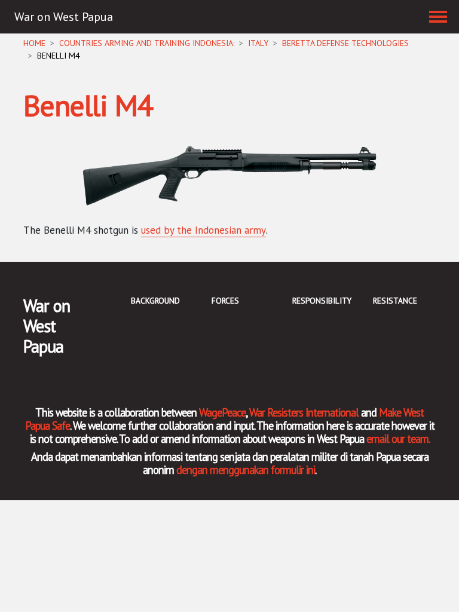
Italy (258, 43)
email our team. (398, 439)
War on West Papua (63, 17)
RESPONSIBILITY (321, 300)
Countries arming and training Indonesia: (146, 43)
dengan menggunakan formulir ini (245, 470)
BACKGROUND (155, 300)
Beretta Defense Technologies (345, 43)
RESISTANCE (395, 300)
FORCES (225, 300)
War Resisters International (304, 412)
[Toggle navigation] (438, 16)
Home (34, 43)
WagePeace (222, 412)
